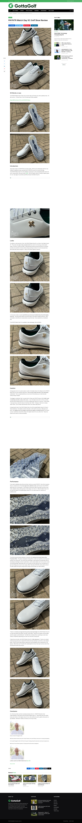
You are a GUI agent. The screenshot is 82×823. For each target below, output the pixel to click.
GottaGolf (13, 821)
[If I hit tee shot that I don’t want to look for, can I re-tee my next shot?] (34, 802)
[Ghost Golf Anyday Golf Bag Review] (29, 778)
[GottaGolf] (22, 6)
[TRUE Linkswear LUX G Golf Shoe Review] (34, 808)
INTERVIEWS (43, 10)
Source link (12, 763)
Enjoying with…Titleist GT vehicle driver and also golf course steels (44, 813)
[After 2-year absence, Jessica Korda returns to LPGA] (57, 44)
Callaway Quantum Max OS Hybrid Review (44, 784)
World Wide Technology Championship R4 (60, 34)
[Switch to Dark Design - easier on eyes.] (70, 10)
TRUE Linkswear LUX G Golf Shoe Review (44, 807)
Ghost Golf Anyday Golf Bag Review (29, 784)
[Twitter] (4, 64)
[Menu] (10, 10)
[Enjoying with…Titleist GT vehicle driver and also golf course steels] (34, 814)
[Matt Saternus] (17, 734)
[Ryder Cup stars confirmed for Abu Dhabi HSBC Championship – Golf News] (57, 57)
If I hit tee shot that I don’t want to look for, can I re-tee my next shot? (44, 801)
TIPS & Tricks (29, 10)
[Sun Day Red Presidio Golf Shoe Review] (15, 778)
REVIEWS (37, 10)
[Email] (4, 71)
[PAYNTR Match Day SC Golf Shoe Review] (29, 42)
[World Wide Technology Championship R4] (64, 24)
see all (28, 760)
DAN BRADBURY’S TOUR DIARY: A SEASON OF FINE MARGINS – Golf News (66, 50)
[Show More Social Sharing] (39, 25)
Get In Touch (17, 1)
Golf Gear (51, 10)
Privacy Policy (10, 1)
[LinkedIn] (4, 66)
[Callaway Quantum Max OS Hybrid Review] (44, 778)
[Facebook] (4, 61)
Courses (55, 800)
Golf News (15, 10)
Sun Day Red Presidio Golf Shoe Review (14, 784)
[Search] (72, 10)
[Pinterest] (4, 69)
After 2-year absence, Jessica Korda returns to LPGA (66, 44)
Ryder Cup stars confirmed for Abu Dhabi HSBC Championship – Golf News (67, 57)
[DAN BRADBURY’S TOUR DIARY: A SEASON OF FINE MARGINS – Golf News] (57, 51)
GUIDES (22, 10)
